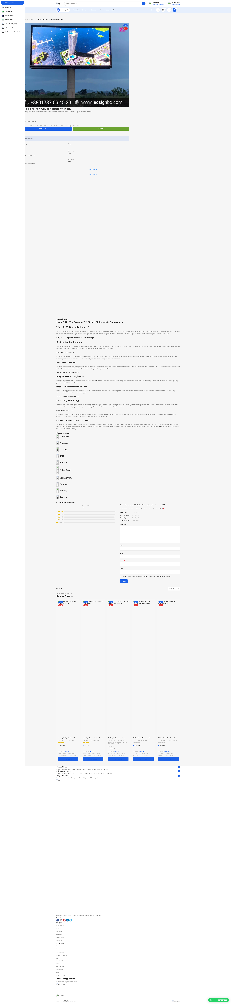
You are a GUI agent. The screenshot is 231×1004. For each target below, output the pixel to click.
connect (146, 334)
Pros (121, 545)
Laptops (58, 928)
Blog (57, 963)
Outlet (58, 958)
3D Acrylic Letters (171, 740)
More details (93, 169)
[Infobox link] (118, 767)
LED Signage (61, 740)
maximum (99, 380)
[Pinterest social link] (64, 920)
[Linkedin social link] (67, 920)
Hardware (59, 931)
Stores (58, 949)
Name (122, 561)
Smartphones (60, 925)
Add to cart (42, 128)
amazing (159, 426)
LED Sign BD (70, 740)
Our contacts (60, 952)
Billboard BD (29, 19)
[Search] (143, 3)
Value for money (125, 515)
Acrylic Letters (117, 742)
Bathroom (59, 940)
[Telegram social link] (70, 920)
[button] (68, 759)
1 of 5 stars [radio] (132, 512)
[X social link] (61, 920)
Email (122, 569)
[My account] (158, 10)
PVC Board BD (115, 744)
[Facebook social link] (57, 920)
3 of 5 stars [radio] (135, 512)
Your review (124, 524)
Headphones (60, 937)
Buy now (100, 128)
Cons (121, 553)
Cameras (59, 934)
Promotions (59, 946)
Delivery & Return (61, 955)
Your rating (124, 512)
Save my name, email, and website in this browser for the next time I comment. (146, 576)
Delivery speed (125, 520)
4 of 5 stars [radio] (137, 512)
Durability (123, 518)
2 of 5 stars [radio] (134, 512)
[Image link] (118, 846)
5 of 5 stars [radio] (138, 512)
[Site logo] (58, 3)
